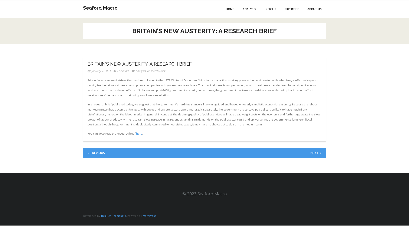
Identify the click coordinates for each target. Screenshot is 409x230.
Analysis (140, 71)
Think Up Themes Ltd (113, 216)
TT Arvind (122, 71)
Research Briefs (156, 71)
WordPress (149, 216)
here (139, 133)
